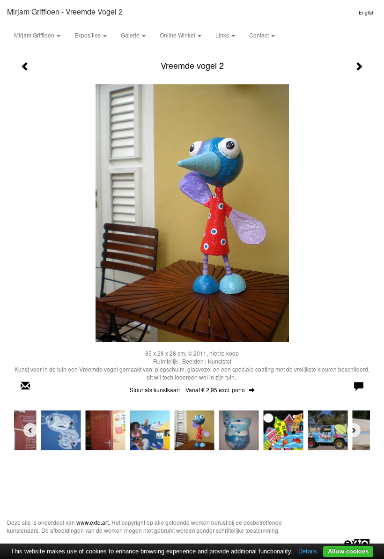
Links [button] (222, 35)
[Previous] (30, 430)
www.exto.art (92, 522)
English (367, 12)
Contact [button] (259, 35)
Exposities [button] (88, 35)
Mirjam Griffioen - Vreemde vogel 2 (65, 11)
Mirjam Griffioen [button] (35, 35)
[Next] (354, 430)
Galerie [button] (131, 35)
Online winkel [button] (178, 35)
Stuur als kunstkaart (187, 390)
